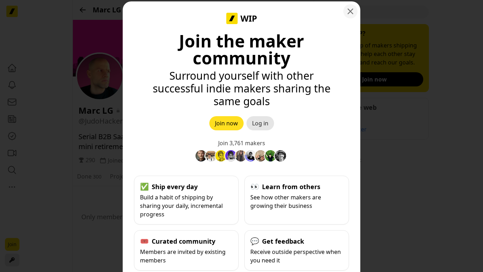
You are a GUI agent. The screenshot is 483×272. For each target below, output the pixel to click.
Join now (226, 123)
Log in (260, 123)
